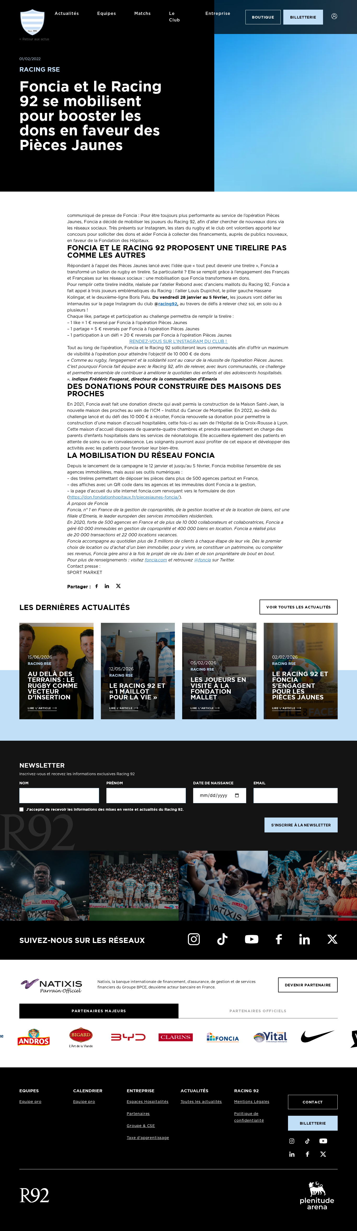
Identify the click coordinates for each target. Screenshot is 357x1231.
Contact (313, 1102)
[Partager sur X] (118, 587)
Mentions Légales (251, 1102)
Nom (23, 783)
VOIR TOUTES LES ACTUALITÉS (298, 607)
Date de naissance (213, 783)
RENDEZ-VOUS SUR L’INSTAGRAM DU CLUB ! (178, 342)
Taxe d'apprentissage (148, 1138)
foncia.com (156, 560)
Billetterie (313, 1123)
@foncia (202, 560)
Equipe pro (30, 1102)
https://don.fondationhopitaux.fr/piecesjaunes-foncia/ (124, 497)
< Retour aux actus (34, 39)
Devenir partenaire (308, 985)
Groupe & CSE (141, 1126)
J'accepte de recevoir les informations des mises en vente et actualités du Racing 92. (104, 809)
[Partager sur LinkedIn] (107, 587)
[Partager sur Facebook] (96, 587)
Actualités (67, 13)
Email (260, 783)
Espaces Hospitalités (148, 1102)
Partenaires (138, 1114)
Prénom (114, 783)
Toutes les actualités (201, 1102)
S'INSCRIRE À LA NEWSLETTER (301, 825)
